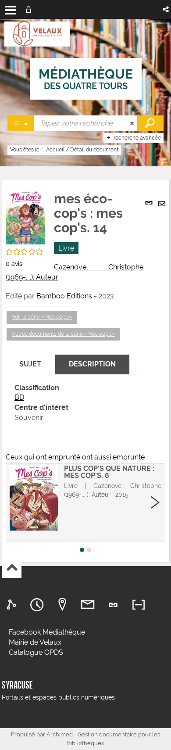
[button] (166, 9)
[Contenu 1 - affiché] (82, 550)
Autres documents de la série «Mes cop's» (63, 334)
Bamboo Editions (64, 296)
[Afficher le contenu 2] (89, 550)
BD (19, 397)
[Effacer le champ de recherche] (133, 123)
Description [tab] (92, 364)
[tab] (12, 605)
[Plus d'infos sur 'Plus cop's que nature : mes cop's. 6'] (34, 498)
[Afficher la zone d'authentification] (30, 9)
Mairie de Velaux (35, 642)
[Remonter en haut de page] (11, 568)
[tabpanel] (74, 403)
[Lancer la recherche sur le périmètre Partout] (150, 123)
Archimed (59, 734)
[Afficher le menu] (10, 10)
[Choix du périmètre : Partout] (20, 123)
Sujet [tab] (30, 364)
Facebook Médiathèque (47, 632)
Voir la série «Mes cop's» (42, 317)
